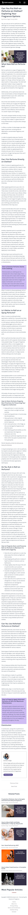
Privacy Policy (14, 905)
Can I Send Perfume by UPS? (10, 845)
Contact (14, 911)
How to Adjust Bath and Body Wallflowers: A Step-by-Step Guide (12, 822)
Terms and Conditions (14, 907)
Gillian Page (7, 760)
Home (14, 902)
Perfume (11, 870)
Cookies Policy (14, 909)
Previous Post (14, 783)
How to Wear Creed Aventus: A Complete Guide (13, 867)
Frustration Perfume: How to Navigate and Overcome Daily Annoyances (13, 799)
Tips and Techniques (13, 802)
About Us (14, 904)
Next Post (14, 786)
